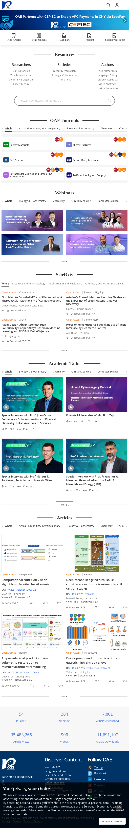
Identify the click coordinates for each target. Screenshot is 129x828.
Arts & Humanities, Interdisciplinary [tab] (39, 128)
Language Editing (107, 75)
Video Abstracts (107, 84)
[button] (58, 27)
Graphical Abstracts (57, 779)
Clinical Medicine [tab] (81, 200)
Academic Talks (64, 363)
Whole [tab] (8, 128)
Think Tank (64, 79)
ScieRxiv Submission (107, 88)
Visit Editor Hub (21, 70)
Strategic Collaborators (64, 75)
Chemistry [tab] (107, 128)
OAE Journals (64, 120)
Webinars (64, 192)
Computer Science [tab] (108, 200)
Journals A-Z (52, 767)
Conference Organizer (21, 79)
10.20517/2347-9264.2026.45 (23, 672)
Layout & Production (64, 70)
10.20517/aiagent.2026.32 (21, 589)
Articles (64, 517)
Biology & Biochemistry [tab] (80, 128)
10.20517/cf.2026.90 (83, 594)
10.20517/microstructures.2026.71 (91, 668)
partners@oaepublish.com (17, 778)
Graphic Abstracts (108, 79)
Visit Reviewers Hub (21, 75)
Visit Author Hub (107, 70)
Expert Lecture (21, 84)
